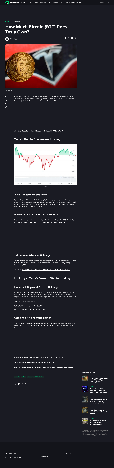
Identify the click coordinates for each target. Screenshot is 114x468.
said (62, 357)
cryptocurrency (38, 376)
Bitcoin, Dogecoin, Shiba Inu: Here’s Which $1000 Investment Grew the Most (47, 367)
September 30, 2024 (39, 309)
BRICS (91, 375)
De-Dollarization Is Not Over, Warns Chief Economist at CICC (98, 422)
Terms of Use (69, 453)
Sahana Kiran (13, 38)
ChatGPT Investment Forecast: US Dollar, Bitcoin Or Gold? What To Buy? (46, 270)
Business (95, 375)
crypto (29, 376)
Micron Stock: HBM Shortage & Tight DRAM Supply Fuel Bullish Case (98, 390)
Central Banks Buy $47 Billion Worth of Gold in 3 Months (98, 412)
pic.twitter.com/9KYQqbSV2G (34, 306)
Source (45, 186)
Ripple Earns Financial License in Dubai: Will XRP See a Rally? (42, 131)
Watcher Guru (11, 453)
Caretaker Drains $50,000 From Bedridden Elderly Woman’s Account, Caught (99, 401)
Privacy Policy (44, 456)
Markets (92, 407)
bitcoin (17, 376)
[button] (102, 2)
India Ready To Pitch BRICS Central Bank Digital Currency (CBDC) (99, 380)
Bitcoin (7, 21)
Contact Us (43, 453)
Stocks (91, 386)
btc (23, 376)
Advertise (55, 453)
